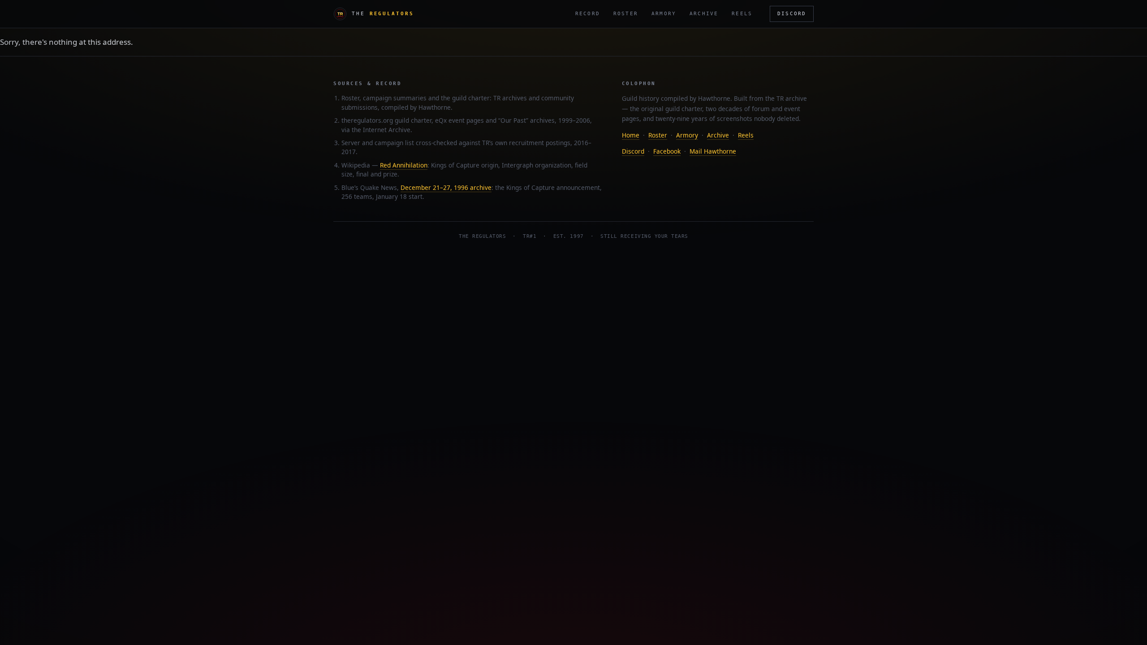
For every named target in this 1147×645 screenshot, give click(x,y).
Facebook (667, 151)
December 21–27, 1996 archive (446, 187)
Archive (704, 14)
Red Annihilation (403, 165)
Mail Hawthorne (713, 151)
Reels (742, 14)
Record (587, 14)
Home (630, 135)
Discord (791, 13)
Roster (625, 14)
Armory (663, 14)
